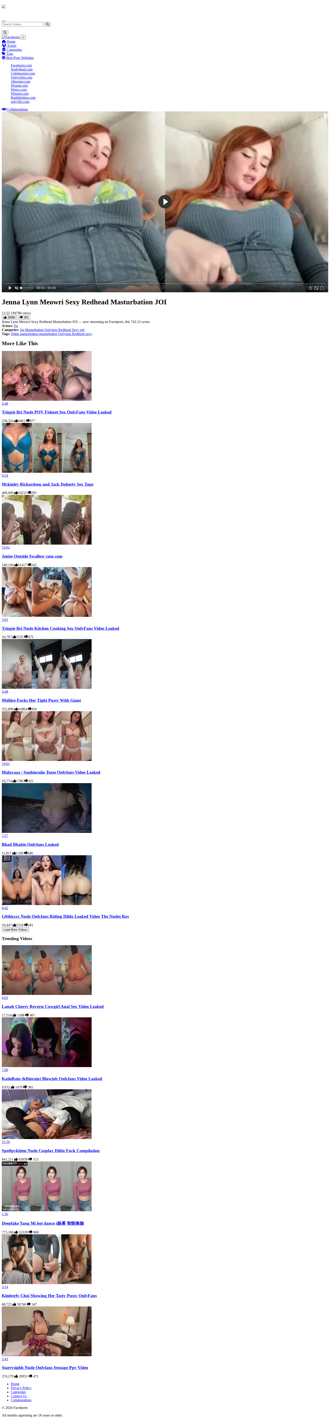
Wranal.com (19, 85)
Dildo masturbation (25, 334)
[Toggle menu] (3, 21)
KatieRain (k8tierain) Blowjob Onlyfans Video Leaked (52, 1078)
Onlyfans (51, 330)
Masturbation (34, 330)
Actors (11, 46)
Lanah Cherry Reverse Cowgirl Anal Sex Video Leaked (53, 1006)
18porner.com (20, 81)
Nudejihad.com (22, 69)
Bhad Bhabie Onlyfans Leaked (30, 844)
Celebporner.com (23, 73)
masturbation (48, 334)
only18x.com (20, 102)
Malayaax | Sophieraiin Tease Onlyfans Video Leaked (51, 772)
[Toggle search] (5, 32)
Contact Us (19, 1396)
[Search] (47, 24)
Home (10, 41)
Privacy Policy (21, 1388)
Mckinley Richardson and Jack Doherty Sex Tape (47, 484)
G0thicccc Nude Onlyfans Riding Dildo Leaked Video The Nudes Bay (65, 916)
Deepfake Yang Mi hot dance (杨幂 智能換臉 (43, 1223)
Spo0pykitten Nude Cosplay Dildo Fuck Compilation (51, 1150)
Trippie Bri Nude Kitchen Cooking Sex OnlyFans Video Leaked (60, 628)
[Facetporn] (19, 9)
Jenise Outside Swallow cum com (32, 556)
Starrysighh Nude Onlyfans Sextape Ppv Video (45, 1367)
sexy (89, 334)
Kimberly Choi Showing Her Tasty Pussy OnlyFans (49, 1295)
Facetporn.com (21, 65)
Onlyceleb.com (21, 77)
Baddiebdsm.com (23, 98)
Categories (14, 50)
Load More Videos (15, 929)
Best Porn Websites (19, 58)
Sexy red (78, 330)
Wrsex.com (19, 89)
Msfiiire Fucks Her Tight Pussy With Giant (41, 700)
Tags (9, 54)
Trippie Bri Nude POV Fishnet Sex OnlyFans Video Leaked (57, 412)
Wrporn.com (20, 93)
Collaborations (17, 109)
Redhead (65, 330)
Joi (16, 326)
